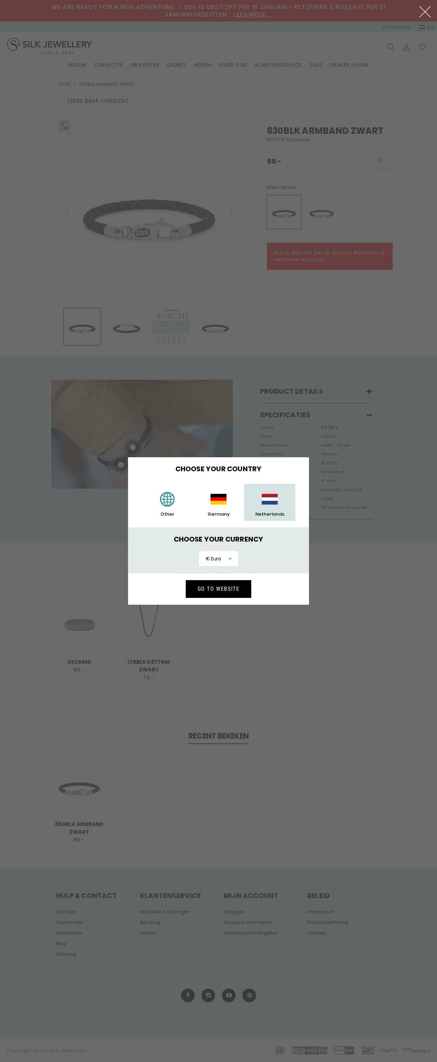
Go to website (219, 589)
